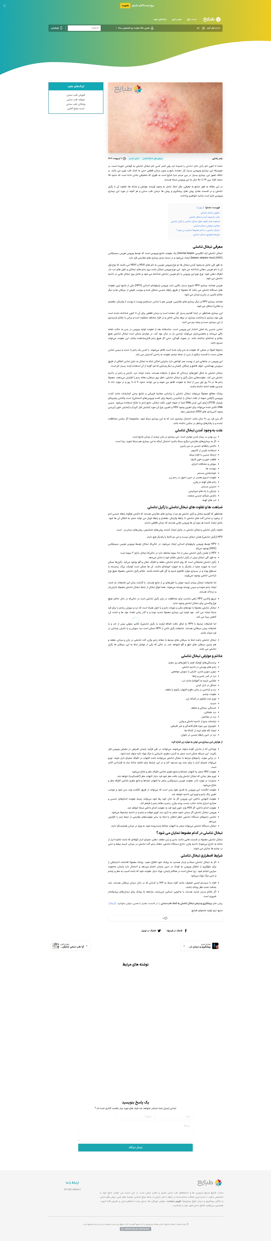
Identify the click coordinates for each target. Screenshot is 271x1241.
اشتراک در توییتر (148, 930)
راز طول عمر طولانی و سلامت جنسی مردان (98, 1043)
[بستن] (4, 5)
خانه (185, 45)
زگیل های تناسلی (195, 166)
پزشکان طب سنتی (75, 104)
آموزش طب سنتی (76, 95)
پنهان (200, 207)
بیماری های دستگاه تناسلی (136, 45)
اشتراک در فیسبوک (174, 930)
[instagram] (203, 28)
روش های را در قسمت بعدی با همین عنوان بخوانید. (166, 903)
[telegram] (198, 28)
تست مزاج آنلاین (76, 109)
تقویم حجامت (174, 1201)
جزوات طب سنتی (76, 100)
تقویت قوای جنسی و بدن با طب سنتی (191, 1047)
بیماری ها (175, 45)
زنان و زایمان (160, 45)
